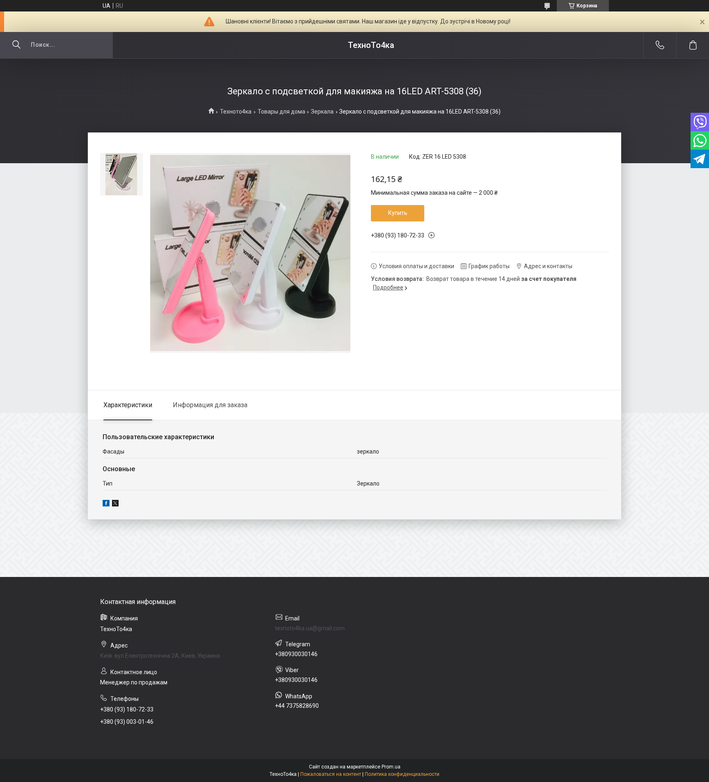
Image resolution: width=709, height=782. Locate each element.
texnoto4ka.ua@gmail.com (310, 628)
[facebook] (106, 504)
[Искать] (16, 45)
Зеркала (322, 111)
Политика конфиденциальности (402, 774)
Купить (397, 213)
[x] (115, 504)
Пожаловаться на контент (330, 774)
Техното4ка (236, 111)
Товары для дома (281, 111)
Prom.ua (391, 767)
